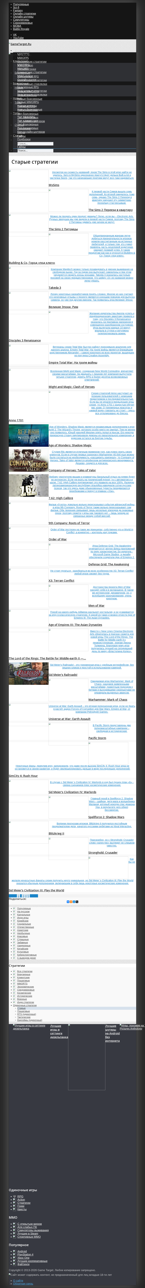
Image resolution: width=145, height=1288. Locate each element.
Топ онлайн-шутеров (31, 132)
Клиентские (22, 50)
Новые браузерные (29, 99)
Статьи (17, 135)
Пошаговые (23, 1011)
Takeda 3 (55, 288)
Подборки (23, 139)
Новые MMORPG (28, 102)
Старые (21, 1008)
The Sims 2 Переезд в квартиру (110, 210)
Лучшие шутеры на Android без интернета (112, 1033)
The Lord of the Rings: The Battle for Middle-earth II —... (47, 658)
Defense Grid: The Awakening (108, 564)
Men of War (96, 605)
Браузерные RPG (28, 87)
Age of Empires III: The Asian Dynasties (75, 625)
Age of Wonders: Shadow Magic (70, 445)
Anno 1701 (16, 420)
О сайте (18, 1280)
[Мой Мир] (74, 902)
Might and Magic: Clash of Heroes (72, 387)
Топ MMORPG (26, 117)
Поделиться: (17, 898)
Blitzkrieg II (56, 833)
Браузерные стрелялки (32, 84)
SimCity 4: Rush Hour (23, 776)
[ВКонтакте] (68, 902)
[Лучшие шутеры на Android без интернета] (86, 1104)
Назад (13, 895)
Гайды (21, 146)
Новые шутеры (27, 106)
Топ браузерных (27, 114)
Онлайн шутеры (23, 16)
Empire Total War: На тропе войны (73, 362)
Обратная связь (23, 1283)
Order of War (58, 539)
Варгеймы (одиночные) (29, 1020)
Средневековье (23, 22)
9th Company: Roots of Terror (69, 523)
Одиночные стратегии (25, 1005)
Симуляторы (21, 19)
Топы (16, 113)
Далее (34, 895)
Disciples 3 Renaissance (25, 340)
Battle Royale (21, 28)
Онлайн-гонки (26, 79)
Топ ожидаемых (27, 128)
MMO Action (25, 76)
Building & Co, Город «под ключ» (32, 263)
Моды (21, 143)
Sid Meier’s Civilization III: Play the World (36, 890)
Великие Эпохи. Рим (63, 307)
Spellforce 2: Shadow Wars (106, 817)
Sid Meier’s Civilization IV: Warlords (72, 792)
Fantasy (18, 10)
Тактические (23, 1017)
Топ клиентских (27, 120)
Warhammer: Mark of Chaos (107, 699)
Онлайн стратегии (24, 13)
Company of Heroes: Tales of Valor (72, 470)
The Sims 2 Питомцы (63, 229)
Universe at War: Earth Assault (69, 719)
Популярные (21, 4)
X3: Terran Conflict (61, 580)
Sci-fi (16, 7)
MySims (54, 185)
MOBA (17, 25)
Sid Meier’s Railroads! (63, 675)
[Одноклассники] (71, 902)
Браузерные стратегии (32, 91)
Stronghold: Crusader (103, 852)
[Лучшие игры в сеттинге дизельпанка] (31, 1104)
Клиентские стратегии (31, 61)
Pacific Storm (97, 738)
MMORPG (23, 65)
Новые (17, 98)
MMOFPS (23, 58)
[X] (77, 902)
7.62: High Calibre (61, 498)
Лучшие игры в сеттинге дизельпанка (59, 1031)
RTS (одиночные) (26, 1014)
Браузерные (21, 83)
